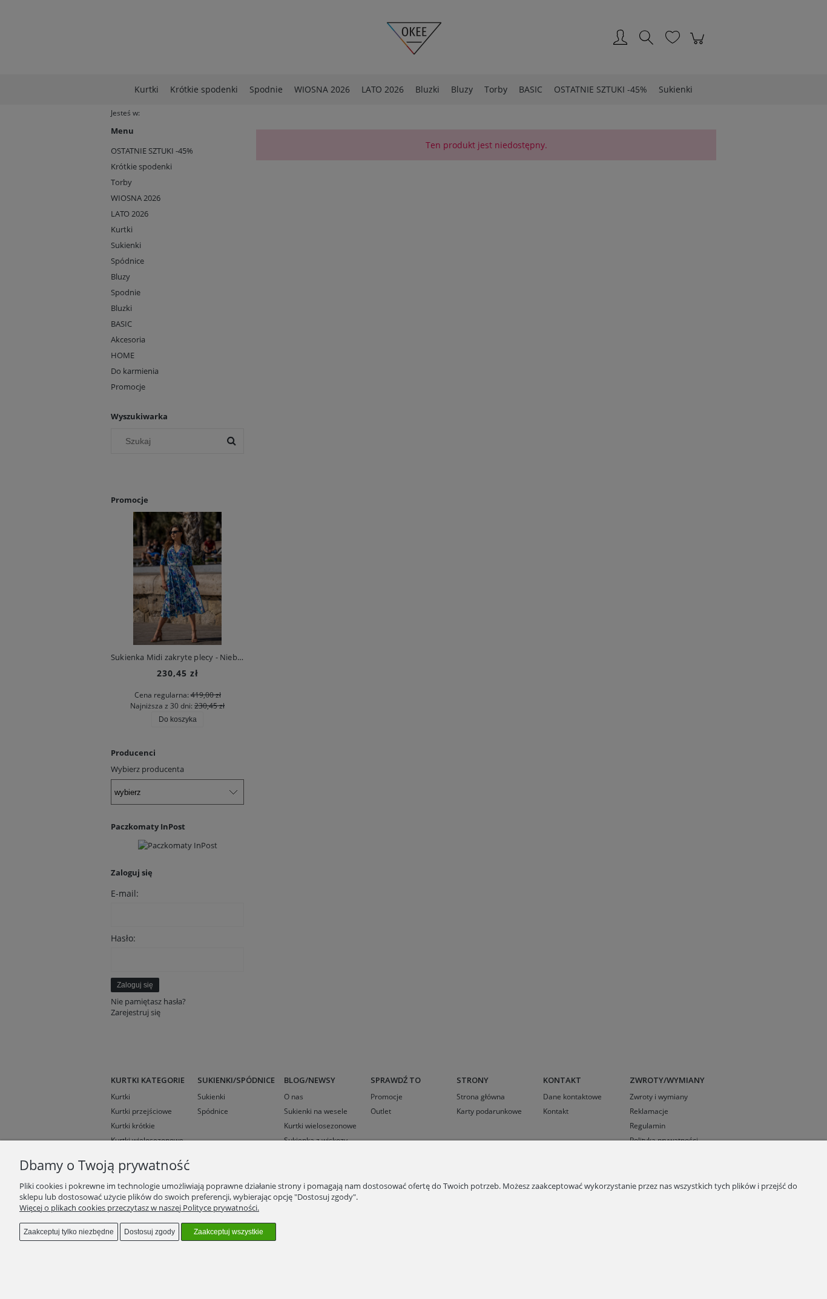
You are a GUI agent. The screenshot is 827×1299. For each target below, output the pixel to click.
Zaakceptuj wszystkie (228, 1232)
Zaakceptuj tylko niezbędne (69, 1232)
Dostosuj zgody (149, 1232)
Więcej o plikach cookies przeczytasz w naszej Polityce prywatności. (139, 1207)
